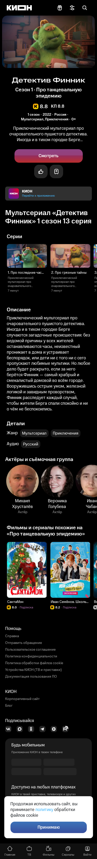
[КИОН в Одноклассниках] (32, 729)
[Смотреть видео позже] (56, 171)
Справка (12, 636)
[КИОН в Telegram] (44, 729)
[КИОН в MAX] (21, 729)
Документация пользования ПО (31, 676)
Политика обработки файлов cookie (34, 663)
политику (44, 810)
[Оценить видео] (41, 171)
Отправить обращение (23, 643)
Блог (9, 705)
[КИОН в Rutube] (66, 729)
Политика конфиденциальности (31, 656)
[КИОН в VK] (9, 729)
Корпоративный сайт (22, 699)
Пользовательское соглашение (30, 649)
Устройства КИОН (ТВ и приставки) (33, 670)
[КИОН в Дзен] (55, 729)
